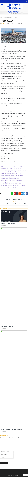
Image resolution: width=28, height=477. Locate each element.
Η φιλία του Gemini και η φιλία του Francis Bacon (11, 429)
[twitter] (24, 193)
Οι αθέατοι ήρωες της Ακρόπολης (8, 223)
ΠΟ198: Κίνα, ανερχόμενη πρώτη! (14, 198)
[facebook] (27, 193)
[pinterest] (15, 193)
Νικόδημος (3, 23)
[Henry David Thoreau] (14, 12)
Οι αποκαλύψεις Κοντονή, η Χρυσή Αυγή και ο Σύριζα (14, 202)
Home (1, 17)
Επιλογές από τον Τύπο (7, 17)
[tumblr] (17, 193)
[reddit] (19, 193)
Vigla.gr (18, 475)
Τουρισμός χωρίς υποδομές (7, 326)
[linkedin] (22, 193)
